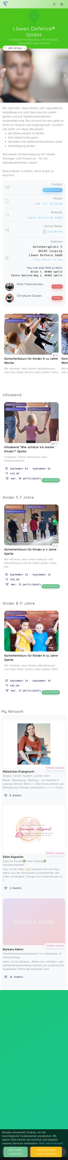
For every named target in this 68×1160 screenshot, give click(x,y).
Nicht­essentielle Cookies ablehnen (46, 1152)
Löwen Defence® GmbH (44, 217)
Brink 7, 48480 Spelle (46, 271)
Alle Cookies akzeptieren (15, 1152)
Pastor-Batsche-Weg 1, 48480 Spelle (36, 275)
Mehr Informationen (51, 1143)
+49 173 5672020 (48, 203)
